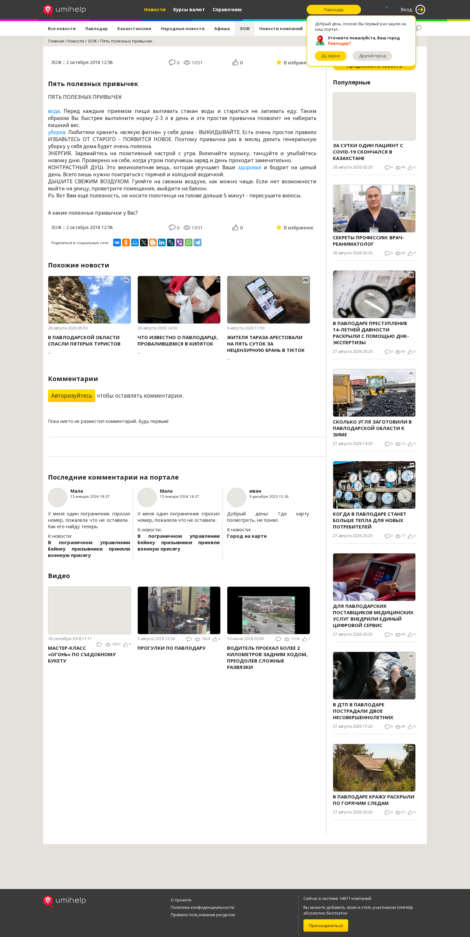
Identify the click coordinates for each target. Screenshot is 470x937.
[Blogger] (153, 242)
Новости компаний (281, 28)
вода (54, 111)
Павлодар (96, 28)
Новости (155, 9)
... (84, 344)
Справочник (227, 9)
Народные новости (183, 28)
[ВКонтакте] (117, 242)
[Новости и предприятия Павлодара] (64, 9)
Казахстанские (134, 28)
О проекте (181, 900)
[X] (144, 242)
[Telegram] (197, 242)
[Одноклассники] (126, 242)
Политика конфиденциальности (202, 907)
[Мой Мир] (135, 242)
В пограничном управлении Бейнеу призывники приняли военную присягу (89, 548)
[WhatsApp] (188, 242)
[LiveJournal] (171, 242)
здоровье (250, 167)
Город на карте (247, 536)
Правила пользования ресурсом (203, 914)
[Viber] (180, 242)
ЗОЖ (244, 28)
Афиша (222, 28)
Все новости (62, 28)
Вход (406, 9)
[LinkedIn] (162, 242)
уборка (56, 132)
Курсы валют (189, 9)
